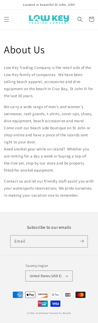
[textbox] (49, 119)
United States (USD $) (46, 276)
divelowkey (42, 313)
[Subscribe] (82, 241)
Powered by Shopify (60, 313)
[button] (6, 19)
